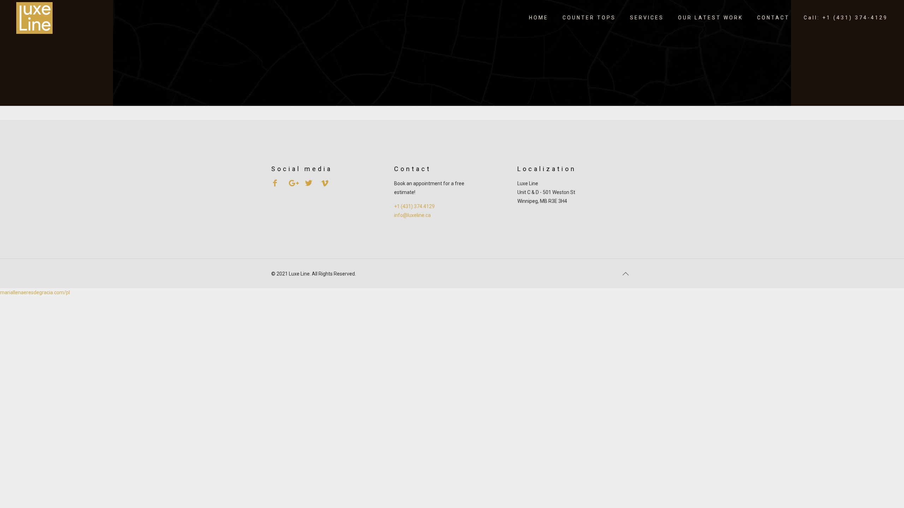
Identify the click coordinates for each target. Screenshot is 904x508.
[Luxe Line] (34, 17)
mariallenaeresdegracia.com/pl (35, 292)
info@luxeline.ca (412, 215)
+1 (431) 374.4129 (414, 206)
